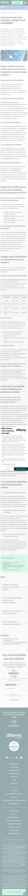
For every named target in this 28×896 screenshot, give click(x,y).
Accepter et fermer (21, 469)
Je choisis (7, 469)
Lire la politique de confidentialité (9, 464)
